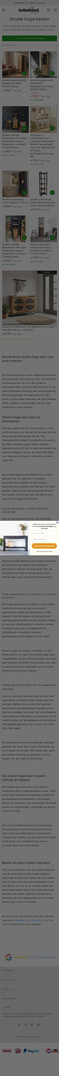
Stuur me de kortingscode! (44, 546)
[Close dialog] (57, 522)
